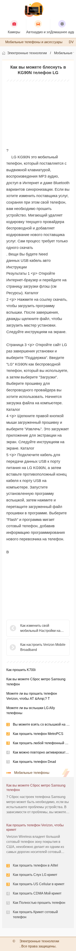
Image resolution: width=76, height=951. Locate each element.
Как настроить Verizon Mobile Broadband (42, 647)
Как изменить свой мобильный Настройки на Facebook (40, 628)
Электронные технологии (27, 53)
